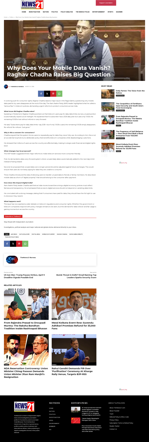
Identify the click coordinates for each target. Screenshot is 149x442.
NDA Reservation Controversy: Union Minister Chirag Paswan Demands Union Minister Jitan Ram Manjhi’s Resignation (26, 373)
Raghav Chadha (62, 234)
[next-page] (106, 155)
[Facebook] (41, 94)
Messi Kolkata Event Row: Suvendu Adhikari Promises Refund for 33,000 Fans (73, 325)
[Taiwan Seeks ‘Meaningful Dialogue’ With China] (75, 420)
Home (6, 17)
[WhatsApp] (59, 94)
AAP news (14, 234)
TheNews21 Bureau (17, 86)
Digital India (36, 234)
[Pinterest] (53, 94)
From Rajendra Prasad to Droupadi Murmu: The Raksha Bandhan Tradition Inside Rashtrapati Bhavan (25, 325)
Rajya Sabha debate (76, 234)
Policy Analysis (120, 110)
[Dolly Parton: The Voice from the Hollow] (107, 94)
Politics (12, 17)
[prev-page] (102, 155)
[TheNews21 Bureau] (6, 87)
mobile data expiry (48, 234)
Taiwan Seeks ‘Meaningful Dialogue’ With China (90, 419)
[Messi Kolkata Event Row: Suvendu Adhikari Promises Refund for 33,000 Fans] (74, 304)
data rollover (24, 234)
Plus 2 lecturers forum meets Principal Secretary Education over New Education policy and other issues (92, 428)
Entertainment (120, 95)
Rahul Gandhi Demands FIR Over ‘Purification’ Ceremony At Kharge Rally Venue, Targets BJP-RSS (72, 371)
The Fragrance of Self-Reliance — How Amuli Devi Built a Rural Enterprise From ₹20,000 (129, 134)
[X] (47, 94)
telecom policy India (12, 237)
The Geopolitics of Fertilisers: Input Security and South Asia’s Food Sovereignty (129, 106)
